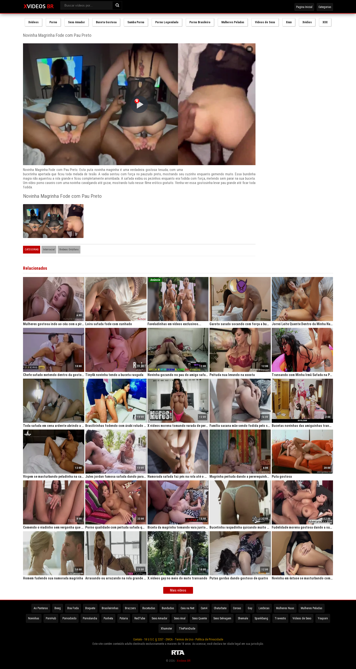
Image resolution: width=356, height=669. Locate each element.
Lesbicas (264, 608)
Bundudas (168, 608)
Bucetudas (148, 608)
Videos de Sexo (265, 22)
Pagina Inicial (304, 7)
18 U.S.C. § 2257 (153, 639)
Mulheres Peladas (232, 22)
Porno (53, 22)
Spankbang (261, 618)
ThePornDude (187, 628)
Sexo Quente (199, 618)
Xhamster (166, 628)
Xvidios (307, 22)
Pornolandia (90, 618)
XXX (325, 22)
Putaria (124, 618)
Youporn (323, 618)
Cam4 (204, 608)
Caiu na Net (187, 608)
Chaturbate (220, 608)
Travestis (280, 618)
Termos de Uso (184, 639)
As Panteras (41, 608)
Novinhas (33, 618)
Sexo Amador (76, 22)
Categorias (324, 7)
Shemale (243, 618)
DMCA (169, 639)
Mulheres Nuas (285, 608)
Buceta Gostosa (106, 22)
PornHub (51, 618)
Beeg (57, 608)
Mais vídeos (178, 590)
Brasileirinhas (110, 608)
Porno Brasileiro (199, 22)
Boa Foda (73, 608)
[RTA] (178, 655)
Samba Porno (135, 22)
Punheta (108, 618)
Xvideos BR (183, 660)
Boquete (90, 608)
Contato (137, 639)
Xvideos (33, 22)
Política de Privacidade (209, 639)
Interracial (49, 249)
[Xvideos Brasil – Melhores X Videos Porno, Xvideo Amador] (38, 6)
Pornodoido (69, 618)
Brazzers (130, 608)
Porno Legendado (166, 22)
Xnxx (289, 22)
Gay (250, 608)
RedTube (139, 618)
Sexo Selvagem (222, 618)
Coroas (237, 608)
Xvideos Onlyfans (69, 249)
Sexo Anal (180, 618)
